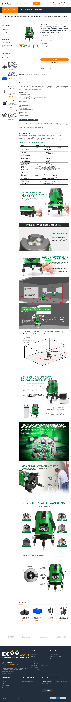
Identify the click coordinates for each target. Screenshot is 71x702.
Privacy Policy (53, 661)
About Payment (5, 685)
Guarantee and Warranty (55, 656)
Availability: (43, 39)
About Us (4, 681)
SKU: (41, 41)
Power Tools (33, 654)
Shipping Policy (5, 690)
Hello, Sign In (53, 2)
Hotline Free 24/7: (11, 662)
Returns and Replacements (8, 687)
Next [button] (39, 46)
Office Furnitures (34, 663)
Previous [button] (20, 46)
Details (21, 74)
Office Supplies (34, 661)
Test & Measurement (35, 658)
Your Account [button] (53, 4)
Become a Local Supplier (27, 681)
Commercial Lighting (35, 670)
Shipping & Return (32, 74)
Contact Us (4, 683)
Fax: (3, 674)
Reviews (44, 74)
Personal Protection (35, 667)
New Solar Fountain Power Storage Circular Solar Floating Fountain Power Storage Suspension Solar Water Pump (13, 65)
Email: (3, 671)
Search (27, 698)
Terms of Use (53, 658)
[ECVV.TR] (7, 3)
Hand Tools (33, 656)
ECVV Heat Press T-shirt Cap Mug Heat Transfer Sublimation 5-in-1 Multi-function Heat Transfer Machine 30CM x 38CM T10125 (13, 102)
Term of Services (54, 654)
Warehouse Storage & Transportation (39, 665)
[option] (21, 46)
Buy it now (54, 59)
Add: (3, 668)
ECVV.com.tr (13, 698)
